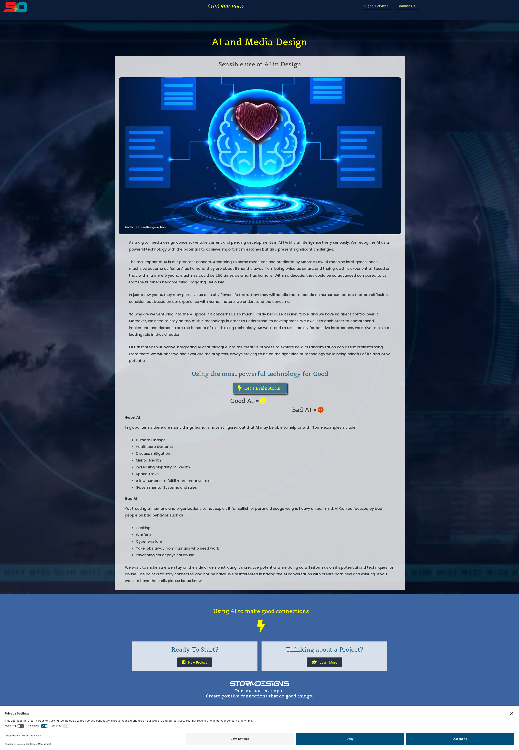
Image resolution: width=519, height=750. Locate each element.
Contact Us (406, 6)
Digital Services (376, 6)
